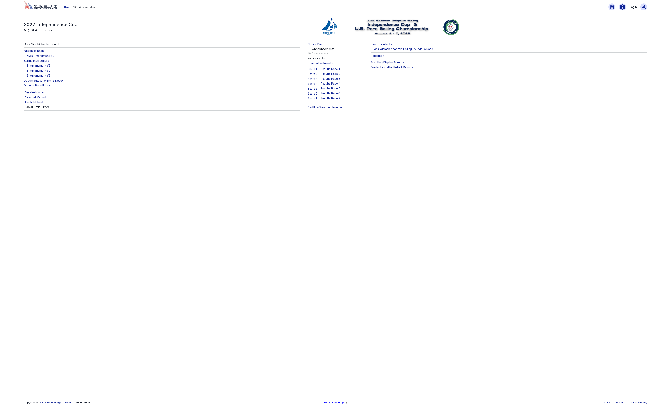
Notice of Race (34, 50)
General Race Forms (37, 85)
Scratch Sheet (33, 102)
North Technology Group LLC (57, 402)
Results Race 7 (330, 98)
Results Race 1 (330, 69)
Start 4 (312, 83)
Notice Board (316, 44)
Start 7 (312, 98)
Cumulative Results (320, 63)
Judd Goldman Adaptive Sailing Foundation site (402, 49)
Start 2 (313, 74)
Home (66, 7)
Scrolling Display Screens (388, 62)
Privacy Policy (639, 402)
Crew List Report (35, 97)
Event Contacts (381, 44)
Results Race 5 (330, 88)
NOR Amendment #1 (40, 55)
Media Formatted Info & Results (392, 67)
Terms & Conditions (612, 402)
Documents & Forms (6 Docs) (43, 80)
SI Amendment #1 (38, 65)
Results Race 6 (330, 93)
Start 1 (312, 69)
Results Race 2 (330, 73)
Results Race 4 (330, 83)
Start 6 (312, 93)
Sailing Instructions (36, 60)
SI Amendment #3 (38, 75)
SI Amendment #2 (39, 70)
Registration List (34, 92)
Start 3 (312, 79)
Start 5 (313, 88)
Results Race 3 (330, 78)
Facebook (377, 55)
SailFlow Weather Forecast (326, 107)
